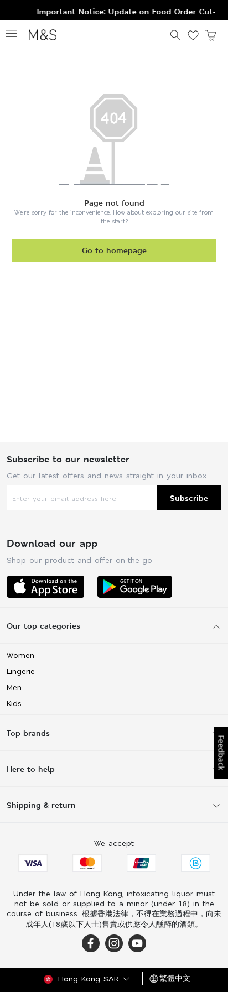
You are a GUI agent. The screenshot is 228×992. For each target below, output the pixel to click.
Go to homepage (114, 250)
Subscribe (189, 498)
